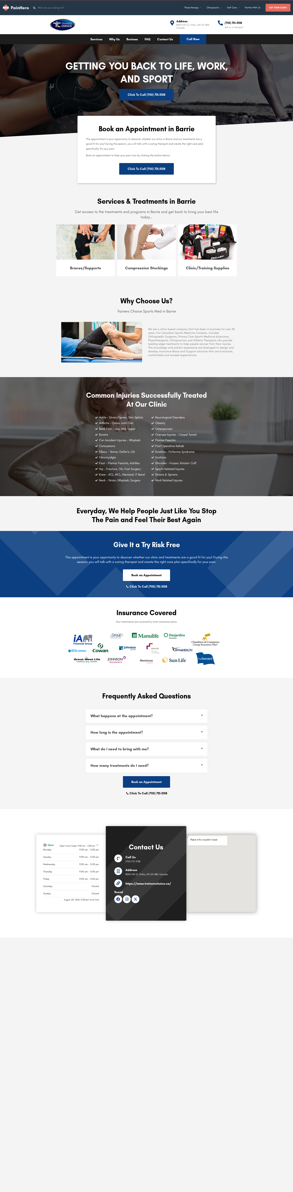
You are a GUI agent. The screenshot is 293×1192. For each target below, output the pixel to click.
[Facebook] (118, 899)
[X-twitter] (135, 899)
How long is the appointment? (117, 732)
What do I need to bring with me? (120, 749)
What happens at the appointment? (122, 716)
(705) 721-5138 (233, 22)
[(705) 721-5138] (220, 23)
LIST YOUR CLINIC (278, 7)
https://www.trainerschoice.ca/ (148, 883)
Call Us (130, 857)
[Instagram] (127, 899)
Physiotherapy (191, 7)
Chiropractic (213, 7)
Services (96, 39)
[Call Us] (118, 858)
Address (182, 21)
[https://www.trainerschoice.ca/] (118, 883)
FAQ (147, 39)
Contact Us (165, 39)
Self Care (232, 7)
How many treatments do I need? (120, 765)
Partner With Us (252, 7)
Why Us (114, 39)
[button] (146, 716)
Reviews (132, 39)
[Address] (172, 23)
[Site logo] (16, 7)
